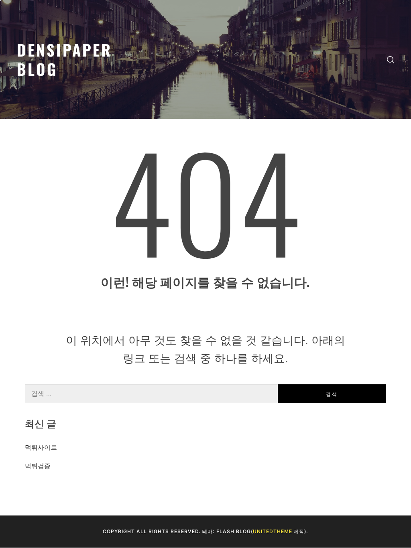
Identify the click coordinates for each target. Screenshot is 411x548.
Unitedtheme (272, 531)
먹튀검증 (38, 466)
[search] (390, 59)
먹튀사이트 (41, 447)
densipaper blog (64, 59)
